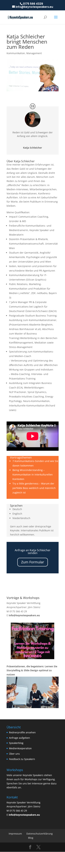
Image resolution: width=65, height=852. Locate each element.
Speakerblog (16, 743)
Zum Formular (32, 562)
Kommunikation (16, 53)
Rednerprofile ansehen (22, 732)
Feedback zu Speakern (22, 759)
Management (34, 53)
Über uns (14, 753)
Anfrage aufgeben (19, 737)
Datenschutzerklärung (39, 833)
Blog (30, 837)
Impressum (15, 833)
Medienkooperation (20, 748)
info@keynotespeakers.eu (24, 615)
